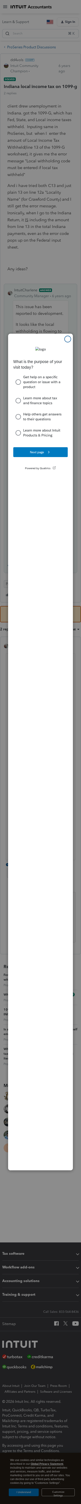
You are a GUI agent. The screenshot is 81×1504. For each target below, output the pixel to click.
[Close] (68, 339)
